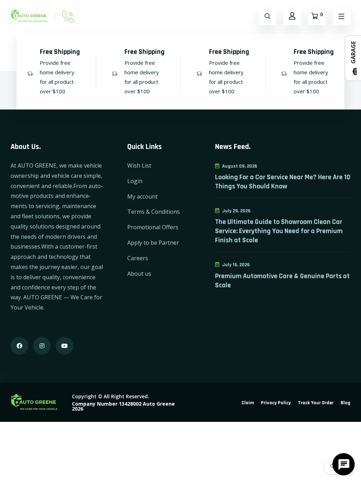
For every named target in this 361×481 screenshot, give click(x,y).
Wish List (139, 165)
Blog (345, 403)
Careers (137, 258)
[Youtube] (64, 346)
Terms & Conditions (153, 211)
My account (142, 196)
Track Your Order (316, 403)
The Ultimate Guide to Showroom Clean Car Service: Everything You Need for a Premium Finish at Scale (279, 231)
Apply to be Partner (153, 242)
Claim (247, 403)
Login (134, 181)
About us (139, 273)
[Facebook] (19, 346)
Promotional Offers (152, 227)
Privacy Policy (276, 403)
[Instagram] (42, 346)
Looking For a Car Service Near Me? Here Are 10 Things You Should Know (282, 182)
